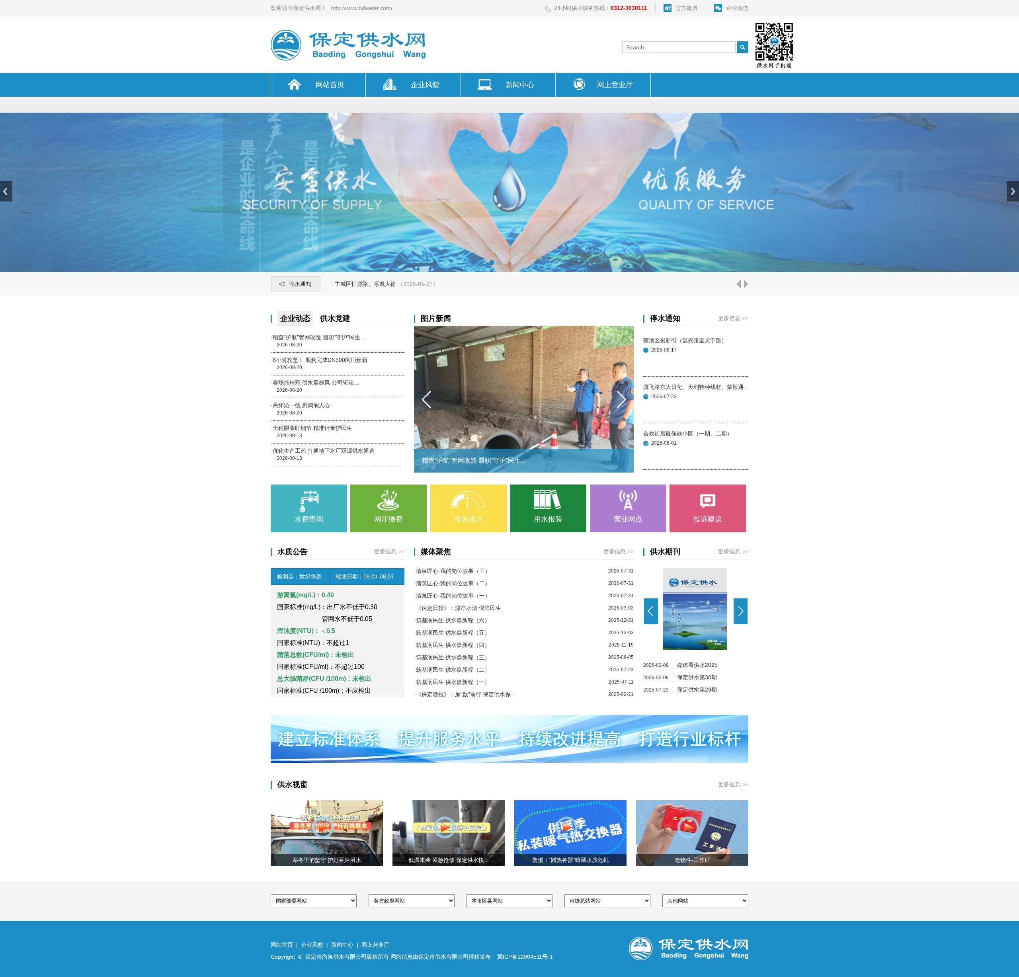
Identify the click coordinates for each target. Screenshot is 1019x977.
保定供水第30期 (697, 677)
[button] (426, 399)
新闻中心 (520, 85)
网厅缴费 (388, 519)
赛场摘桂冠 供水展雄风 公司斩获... (315, 382)
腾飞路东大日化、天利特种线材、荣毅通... (695, 387)
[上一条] (738, 286)
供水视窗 (292, 784)
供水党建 (335, 318)
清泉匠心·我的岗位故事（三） (452, 571)
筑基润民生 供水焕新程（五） (452, 632)
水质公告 (292, 551)
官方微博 (686, 8)
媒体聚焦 (436, 551)
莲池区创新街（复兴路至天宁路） (685, 340)
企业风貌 (425, 85)
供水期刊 (665, 551)
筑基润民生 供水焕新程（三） (452, 657)
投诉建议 (707, 519)
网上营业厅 (615, 85)
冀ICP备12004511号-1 (525, 957)
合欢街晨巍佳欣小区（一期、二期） (687, 433)
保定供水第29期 (697, 689)
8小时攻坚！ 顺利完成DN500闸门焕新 (319, 360)
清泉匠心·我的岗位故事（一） (452, 595)
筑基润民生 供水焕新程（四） (452, 645)
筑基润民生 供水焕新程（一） (452, 682)
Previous (6, 191)
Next (1013, 191)
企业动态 (295, 318)
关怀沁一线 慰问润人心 (300, 405)
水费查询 (309, 519)
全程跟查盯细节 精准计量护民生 (311, 428)
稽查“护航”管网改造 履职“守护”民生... (318, 337)
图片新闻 (436, 318)
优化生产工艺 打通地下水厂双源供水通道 (323, 450)
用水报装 (548, 519)
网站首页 (330, 85)
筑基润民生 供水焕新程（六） (452, 620)
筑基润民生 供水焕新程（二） (452, 669)
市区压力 (468, 519)
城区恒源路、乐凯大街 (361, 284)
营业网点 (628, 519)
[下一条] (745, 286)
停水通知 (665, 318)
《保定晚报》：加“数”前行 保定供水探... (464, 694)
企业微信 (737, 8)
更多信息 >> (733, 318)
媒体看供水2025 (697, 665)
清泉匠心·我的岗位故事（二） (452, 583)
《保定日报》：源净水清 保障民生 (457, 608)
